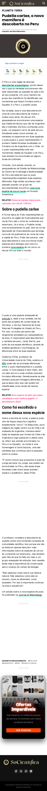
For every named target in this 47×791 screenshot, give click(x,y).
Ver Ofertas (23, 730)
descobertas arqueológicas (15, 85)
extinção (6, 318)
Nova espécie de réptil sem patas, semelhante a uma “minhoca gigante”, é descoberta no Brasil (22, 398)
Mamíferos (8, 663)
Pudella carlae (29, 663)
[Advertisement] (23, 284)
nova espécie (17, 247)
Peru (18, 663)
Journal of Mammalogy (30, 595)
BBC (4, 363)
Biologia (33, 661)
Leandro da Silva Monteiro (13, 31)
